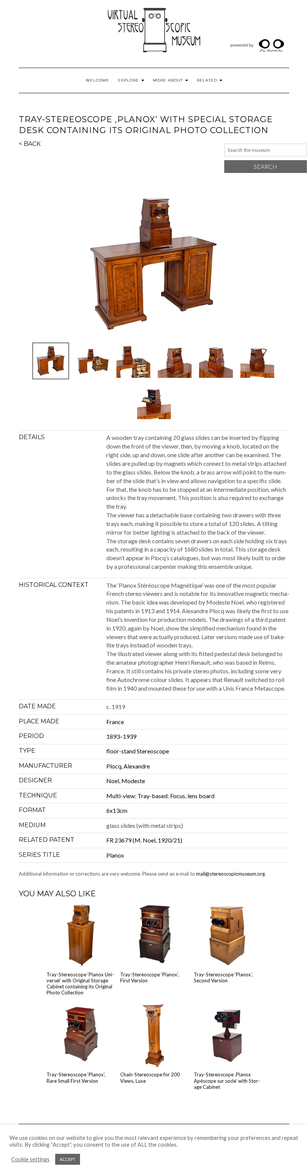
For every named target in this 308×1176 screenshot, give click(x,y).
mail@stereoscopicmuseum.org (230, 874)
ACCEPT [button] (67, 1159)
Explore (129, 80)
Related (208, 80)
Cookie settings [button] (30, 1159)
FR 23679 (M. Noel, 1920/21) (144, 840)
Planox (115, 855)
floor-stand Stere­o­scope (137, 751)
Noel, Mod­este (125, 780)
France (115, 721)
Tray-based (152, 795)
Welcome (97, 80)
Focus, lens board (192, 795)
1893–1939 (121, 736)
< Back (30, 143)
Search (265, 166)
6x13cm (116, 810)
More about (168, 80)
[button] (154, 264)
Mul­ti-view (120, 795)
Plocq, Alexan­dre (128, 766)
